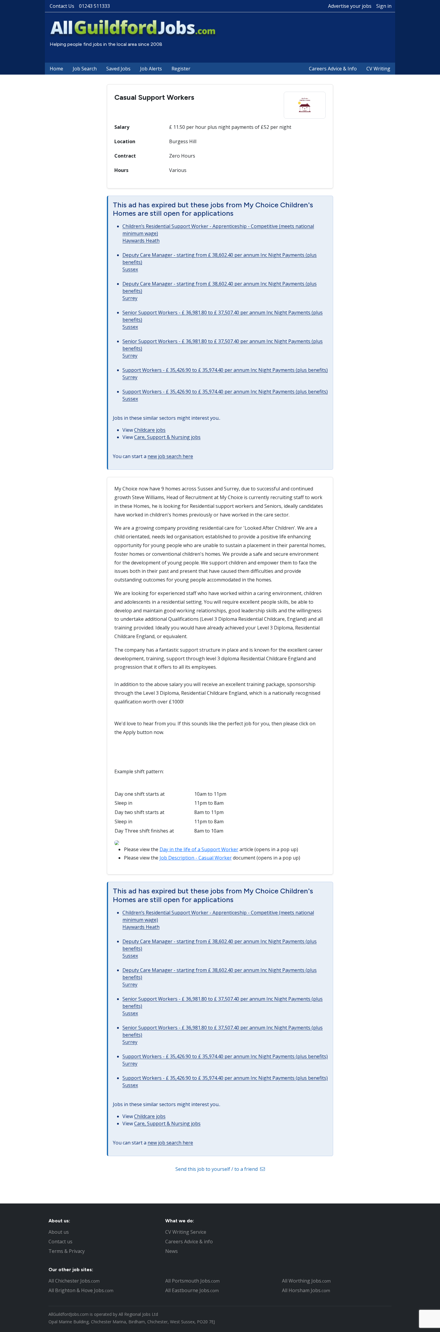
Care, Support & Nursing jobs (167, 437)
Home (56, 68)
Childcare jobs (150, 430)
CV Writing (378, 68)
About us (58, 1232)
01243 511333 (94, 6)
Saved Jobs (118, 68)
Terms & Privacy (66, 1251)
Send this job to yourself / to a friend (217, 1169)
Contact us (60, 1241)
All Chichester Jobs (74, 1280)
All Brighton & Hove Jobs (80, 1290)
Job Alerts (151, 68)
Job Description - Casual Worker (196, 857)
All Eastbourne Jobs (192, 1290)
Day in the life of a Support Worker (199, 849)
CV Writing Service (185, 1232)
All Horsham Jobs (306, 1290)
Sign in (384, 6)
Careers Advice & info (189, 1241)
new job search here (170, 456)
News (171, 1251)
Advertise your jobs (349, 6)
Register (181, 68)
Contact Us (62, 6)
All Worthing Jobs (306, 1280)
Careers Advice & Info (333, 68)
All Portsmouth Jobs (192, 1280)
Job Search (85, 68)
